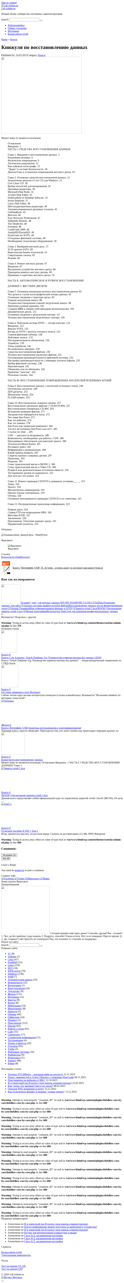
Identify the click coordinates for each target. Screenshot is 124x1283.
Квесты (12, 999)
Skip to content (9, 2)
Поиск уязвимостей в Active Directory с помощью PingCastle (41, 1077)
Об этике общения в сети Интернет (20, 692)
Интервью (13, 31)
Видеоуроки (14, 985)
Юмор (11, 1063)
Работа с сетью (16, 1028)
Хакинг (12, 1060)
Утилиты (13, 1046)
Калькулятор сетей (18, 34)
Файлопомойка (16, 25)
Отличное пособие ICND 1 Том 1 (19, 831)
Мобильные (14, 1005)
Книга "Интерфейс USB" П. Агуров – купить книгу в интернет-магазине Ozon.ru (58, 567)
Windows (12, 973)
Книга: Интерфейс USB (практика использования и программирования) (41, 728)
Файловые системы (18, 1052)
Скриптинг (14, 1034)
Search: (5, 19)
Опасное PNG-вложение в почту (26, 1088)
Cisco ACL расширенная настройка (43, 1235)
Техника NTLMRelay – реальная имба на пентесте (35, 1074)
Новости (12, 1011)
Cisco (11, 959)
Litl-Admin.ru (8, 8)
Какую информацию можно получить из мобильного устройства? (60, 1227)
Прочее (12, 1026)
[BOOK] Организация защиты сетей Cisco (24, 795)
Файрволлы (14, 1054)
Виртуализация (16, 988)
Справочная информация (22, 1037)
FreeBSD (12, 962)
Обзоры (12, 1014)
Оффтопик (14, 1017)
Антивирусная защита (20, 979)
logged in (19, 870)
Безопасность (15, 982)
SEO (10, 968)
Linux (11, 965)
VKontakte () (9, 855)
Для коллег (14, 991)
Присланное (14, 1023)
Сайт (10, 1031)
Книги (41, 55)
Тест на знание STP (12, 1269)
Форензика (14, 1057)
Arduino (12, 956)
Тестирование (15, 1040)
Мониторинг (15, 1008)
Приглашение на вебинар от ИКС (26, 1080)
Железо (12, 994)
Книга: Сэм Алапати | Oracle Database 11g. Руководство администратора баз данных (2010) (51, 657)
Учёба (11, 1049)
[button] (8, 878)
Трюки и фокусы (17, 1043)
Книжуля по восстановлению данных (22, 759)
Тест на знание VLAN (13, 1266)
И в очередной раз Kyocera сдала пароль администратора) (40, 1083)
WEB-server (14, 971)
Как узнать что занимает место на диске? (30, 1086)
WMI (10, 976)
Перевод (12, 1020)
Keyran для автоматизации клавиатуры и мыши (50, 1232)
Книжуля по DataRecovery (15, 557)
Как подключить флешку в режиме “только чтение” (36, 1091)
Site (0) (6, 858)
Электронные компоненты (16, 1255)
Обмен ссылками (17, 28)
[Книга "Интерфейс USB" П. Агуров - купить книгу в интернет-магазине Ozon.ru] (7, 573)
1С (9, 953)
